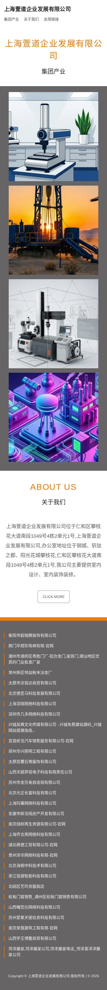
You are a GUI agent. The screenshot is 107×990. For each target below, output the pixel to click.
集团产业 (11, 19)
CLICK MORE (53, 597)
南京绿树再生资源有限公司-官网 (36, 824)
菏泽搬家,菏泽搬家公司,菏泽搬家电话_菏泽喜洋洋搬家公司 (54, 952)
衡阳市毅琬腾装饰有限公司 (32, 635)
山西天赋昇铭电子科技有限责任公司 (40, 772)
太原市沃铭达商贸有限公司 (32, 683)
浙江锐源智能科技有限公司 (32, 876)
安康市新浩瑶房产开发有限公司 (36, 814)
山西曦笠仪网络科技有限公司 (34, 907)
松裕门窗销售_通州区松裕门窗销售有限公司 (47, 897)
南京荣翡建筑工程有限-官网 (32, 928)
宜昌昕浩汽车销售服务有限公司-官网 (40, 741)
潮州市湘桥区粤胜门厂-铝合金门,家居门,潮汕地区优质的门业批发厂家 (53, 659)
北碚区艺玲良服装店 (26, 886)
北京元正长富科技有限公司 (32, 793)
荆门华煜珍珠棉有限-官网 (31, 646)
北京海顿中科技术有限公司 (32, 866)
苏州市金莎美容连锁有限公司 (34, 782)
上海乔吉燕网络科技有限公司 (34, 834)
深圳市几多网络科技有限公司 (34, 714)
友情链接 (51, 19)
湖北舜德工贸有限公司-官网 (32, 845)
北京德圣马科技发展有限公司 (34, 693)
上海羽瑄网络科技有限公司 (32, 704)
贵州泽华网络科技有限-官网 (32, 855)
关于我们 (31, 19)
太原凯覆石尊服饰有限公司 (32, 762)
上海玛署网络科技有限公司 (32, 803)
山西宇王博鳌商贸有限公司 (32, 938)
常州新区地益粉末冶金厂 (30, 672)
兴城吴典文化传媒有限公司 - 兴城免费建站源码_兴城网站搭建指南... (55, 727)
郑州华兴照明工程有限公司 (32, 751)
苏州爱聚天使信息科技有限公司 (36, 918)
